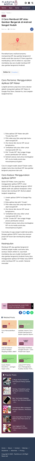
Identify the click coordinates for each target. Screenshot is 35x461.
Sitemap (25, 448)
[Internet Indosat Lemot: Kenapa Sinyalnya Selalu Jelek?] (9, 341)
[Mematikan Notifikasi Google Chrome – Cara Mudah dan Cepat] (25, 341)
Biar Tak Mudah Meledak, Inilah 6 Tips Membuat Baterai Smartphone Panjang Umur (22, 399)
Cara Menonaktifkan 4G (8, 331)
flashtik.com (18, 454)
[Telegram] (28, 312)
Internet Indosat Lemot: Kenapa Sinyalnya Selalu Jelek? (9, 349)
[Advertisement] (17, 114)
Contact (17, 448)
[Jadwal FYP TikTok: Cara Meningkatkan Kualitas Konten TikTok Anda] (25, 359)
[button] (25, 3)
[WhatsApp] (31, 312)
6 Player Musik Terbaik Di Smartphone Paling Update (21, 381)
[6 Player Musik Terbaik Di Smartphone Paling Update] (7, 381)
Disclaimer (5, 450)
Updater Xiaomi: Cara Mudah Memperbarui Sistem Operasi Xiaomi (25, 332)
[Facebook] (20, 312)
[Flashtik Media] (10, 3)
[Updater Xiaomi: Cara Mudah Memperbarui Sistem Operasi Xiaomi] (25, 324)
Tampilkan (14, 72)
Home (3, 448)
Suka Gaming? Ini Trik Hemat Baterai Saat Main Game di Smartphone (21, 418)
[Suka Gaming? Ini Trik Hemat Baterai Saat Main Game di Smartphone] (7, 419)
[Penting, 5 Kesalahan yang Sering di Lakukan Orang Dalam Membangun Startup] (7, 391)
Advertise (14, 450)
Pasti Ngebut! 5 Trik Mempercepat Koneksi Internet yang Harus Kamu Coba (21, 427)
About (10, 448)
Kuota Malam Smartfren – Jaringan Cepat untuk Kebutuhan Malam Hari (9, 367)
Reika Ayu (4, 29)
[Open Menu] (29, 3)
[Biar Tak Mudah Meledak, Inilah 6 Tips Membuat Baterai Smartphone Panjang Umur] (7, 400)
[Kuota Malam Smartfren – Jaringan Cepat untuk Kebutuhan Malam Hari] (9, 359)
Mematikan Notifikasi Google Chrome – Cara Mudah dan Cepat (25, 349)
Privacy (22, 450)
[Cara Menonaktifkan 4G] (9, 324)
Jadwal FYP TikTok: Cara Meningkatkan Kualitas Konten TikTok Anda (25, 367)
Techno (3, 16)
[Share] (31, 29)
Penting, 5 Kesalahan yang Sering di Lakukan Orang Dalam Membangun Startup (21, 390)
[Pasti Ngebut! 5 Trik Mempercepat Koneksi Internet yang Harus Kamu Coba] (7, 428)
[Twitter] (24, 312)
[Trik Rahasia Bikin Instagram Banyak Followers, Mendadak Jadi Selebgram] (7, 409)
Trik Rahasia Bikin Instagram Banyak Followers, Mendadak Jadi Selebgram (22, 408)
